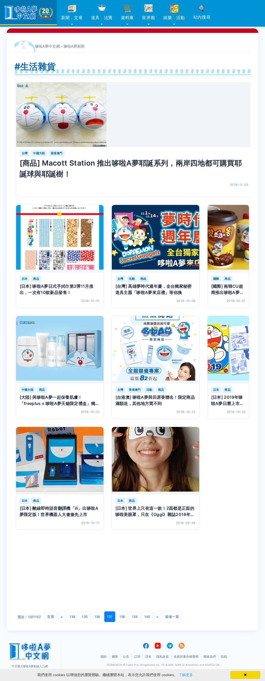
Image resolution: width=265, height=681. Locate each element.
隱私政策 (162, 656)
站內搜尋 (202, 17)
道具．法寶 (102, 17)
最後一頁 (172, 616)
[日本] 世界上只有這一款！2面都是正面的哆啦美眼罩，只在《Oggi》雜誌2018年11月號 (155, 511)
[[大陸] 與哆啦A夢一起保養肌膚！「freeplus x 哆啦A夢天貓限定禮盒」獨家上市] (60, 349)
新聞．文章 (72, 17)
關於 (104, 656)
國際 (216, 278)
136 (97, 616)
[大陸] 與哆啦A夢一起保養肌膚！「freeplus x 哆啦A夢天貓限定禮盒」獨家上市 (60, 400)
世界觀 (148, 17)
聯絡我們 (209, 656)
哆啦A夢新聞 (74, 46)
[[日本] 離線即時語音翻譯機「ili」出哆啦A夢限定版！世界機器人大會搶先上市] (60, 460)
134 (72, 616)
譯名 (148, 656)
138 (122, 616)
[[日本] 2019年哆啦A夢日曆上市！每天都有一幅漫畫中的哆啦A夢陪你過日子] (228, 349)
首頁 (50, 616)
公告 (126, 656)
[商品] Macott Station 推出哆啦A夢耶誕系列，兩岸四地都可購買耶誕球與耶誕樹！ (131, 168)
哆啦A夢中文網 (47, 46)
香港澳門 (56, 153)
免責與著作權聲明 (186, 656)
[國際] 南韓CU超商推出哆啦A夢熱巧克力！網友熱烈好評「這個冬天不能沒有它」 (228, 289)
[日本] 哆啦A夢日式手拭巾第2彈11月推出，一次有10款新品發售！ (57, 289)
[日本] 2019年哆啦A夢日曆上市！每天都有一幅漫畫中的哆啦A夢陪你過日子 (228, 400)
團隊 (115, 656)
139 (134, 616)
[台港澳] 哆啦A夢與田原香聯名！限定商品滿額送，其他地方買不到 (155, 400)
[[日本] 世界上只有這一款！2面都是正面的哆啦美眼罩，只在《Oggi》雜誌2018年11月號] (155, 460)
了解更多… (188, 675)
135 (84, 616)
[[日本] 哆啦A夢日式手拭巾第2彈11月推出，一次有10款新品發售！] (60, 238)
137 (110, 616)
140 (147, 616)
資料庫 (127, 17)
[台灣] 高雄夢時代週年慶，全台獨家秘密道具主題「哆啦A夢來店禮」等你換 (153, 289)
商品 (36, 278)
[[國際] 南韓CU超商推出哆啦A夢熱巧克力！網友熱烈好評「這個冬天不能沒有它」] (228, 238)
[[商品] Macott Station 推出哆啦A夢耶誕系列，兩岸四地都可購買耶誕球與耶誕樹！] (134, 114)
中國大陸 (39, 153)
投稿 (224, 656)
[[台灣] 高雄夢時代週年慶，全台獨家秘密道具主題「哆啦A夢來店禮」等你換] (155, 238)
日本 (25, 278)
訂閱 (137, 656)
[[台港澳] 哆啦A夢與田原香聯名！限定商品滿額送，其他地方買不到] (155, 349)
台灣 (25, 153)
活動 (132, 278)
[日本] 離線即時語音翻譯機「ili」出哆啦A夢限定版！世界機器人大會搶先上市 (59, 511)
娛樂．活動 (174, 17)
